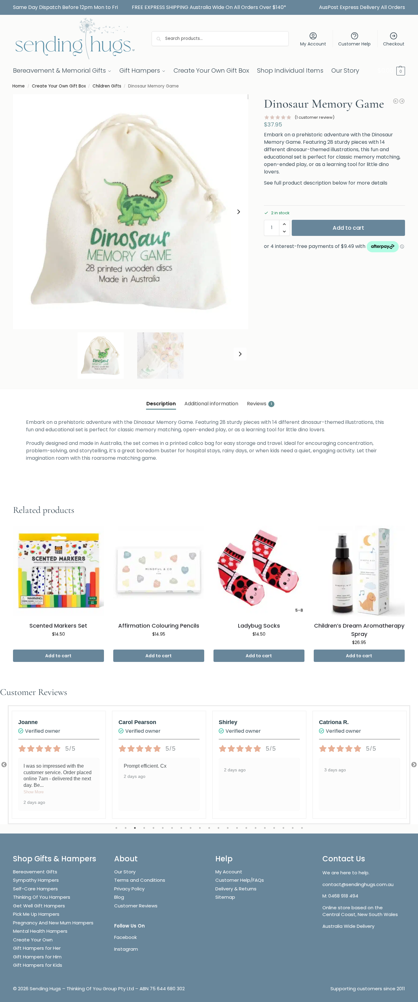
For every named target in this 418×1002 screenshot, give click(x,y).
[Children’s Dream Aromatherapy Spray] (359, 571)
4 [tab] (144, 828)
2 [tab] (126, 828)
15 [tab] (246, 828)
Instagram (126, 949)
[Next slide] (238, 211)
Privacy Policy (129, 888)
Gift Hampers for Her (37, 948)
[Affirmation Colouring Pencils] (158, 571)
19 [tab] (283, 828)
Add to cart (348, 228)
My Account (313, 44)
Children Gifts (107, 86)
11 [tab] (209, 828)
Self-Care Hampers (35, 888)
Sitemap (225, 897)
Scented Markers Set (58, 625)
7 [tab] (172, 828)
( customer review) (314, 117)
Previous (4, 765)
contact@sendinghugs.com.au (358, 884)
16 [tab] (255, 828)
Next (414, 765)
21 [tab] (302, 828)
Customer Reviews (135, 905)
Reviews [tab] (259, 403)
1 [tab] (116, 828)
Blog (119, 897)
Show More (34, 792)
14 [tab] (237, 828)
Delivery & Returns (235, 888)
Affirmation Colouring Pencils (158, 625)
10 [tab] (200, 828)
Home (18, 86)
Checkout (393, 44)
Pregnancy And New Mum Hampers (53, 922)
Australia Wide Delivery (348, 926)
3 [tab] (135, 828)
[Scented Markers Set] (58, 571)
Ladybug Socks (259, 625)
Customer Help (354, 44)
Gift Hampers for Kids (37, 965)
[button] (391, 70)
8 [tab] (181, 828)
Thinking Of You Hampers (41, 897)
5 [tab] (153, 828)
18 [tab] (274, 828)
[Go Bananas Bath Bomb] (396, 101)
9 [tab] (190, 828)
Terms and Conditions (139, 880)
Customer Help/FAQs (239, 880)
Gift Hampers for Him (37, 956)
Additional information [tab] (211, 403)
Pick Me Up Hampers (36, 914)
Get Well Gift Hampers (39, 905)
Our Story (125, 871)
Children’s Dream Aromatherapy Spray (359, 630)
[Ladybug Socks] (402, 101)
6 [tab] (163, 828)
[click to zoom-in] (130, 211)
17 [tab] (265, 828)
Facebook (125, 937)
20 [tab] (293, 828)
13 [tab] (228, 828)
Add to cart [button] (58, 656)
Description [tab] (161, 403)
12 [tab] (218, 828)
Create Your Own (33, 939)
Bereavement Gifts (35, 871)
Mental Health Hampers (40, 931)
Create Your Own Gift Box (59, 86)
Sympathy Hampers (36, 880)
